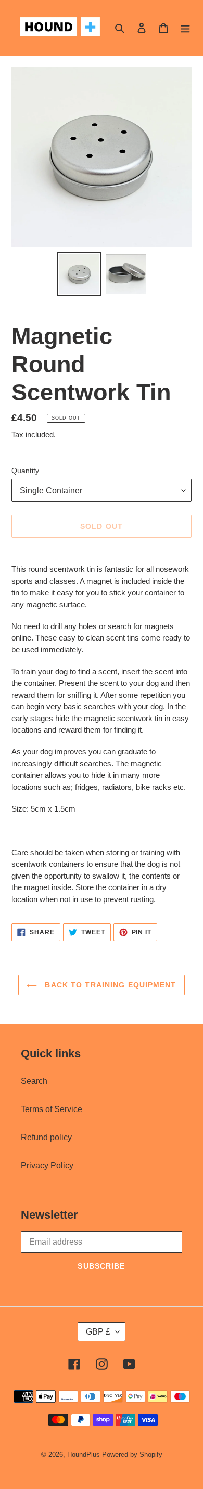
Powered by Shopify (132, 1454)
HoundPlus (83, 1454)
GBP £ (98, 1331)
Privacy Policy (47, 1165)
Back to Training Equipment (109, 985)
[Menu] (185, 27)
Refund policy (46, 1137)
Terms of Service (51, 1109)
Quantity (25, 470)
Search (34, 1081)
